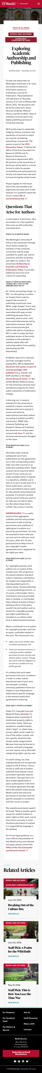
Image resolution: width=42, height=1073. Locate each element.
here (20, 434)
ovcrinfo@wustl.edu (15, 199)
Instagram (19, 1061)
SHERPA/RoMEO (13, 514)
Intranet (27, 1030)
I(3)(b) (25, 714)
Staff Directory (31, 1018)
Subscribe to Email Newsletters (21, 1053)
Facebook (23, 1061)
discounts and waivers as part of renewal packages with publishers (21, 370)
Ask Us (27, 1013)
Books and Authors (21, 34)
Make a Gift (29, 1024)
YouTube (27, 1061)
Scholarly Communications (21, 39)
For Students (9, 1013)
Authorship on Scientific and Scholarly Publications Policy (18, 267)
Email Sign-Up (15, 1061)
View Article (17, 914)
